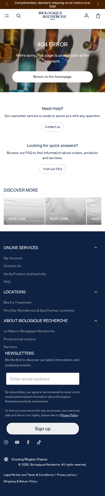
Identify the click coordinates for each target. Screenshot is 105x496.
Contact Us (12, 266)
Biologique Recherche (45, 464)
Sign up (43, 428)
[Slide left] (7, 4)
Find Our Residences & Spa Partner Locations (39, 310)
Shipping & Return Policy (20, 481)
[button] (18, 16)
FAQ (7, 281)
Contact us (52, 126)
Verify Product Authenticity (25, 274)
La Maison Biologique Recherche (29, 331)
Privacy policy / (67, 474)
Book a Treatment (18, 302)
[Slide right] (97, 4)
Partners (10, 347)
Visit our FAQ (52, 168)
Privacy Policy (69, 415)
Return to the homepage (52, 76)
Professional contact (20, 339)
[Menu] (7, 16)
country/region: (25, 459)
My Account (13, 258)
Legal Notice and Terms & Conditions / (30, 474)
